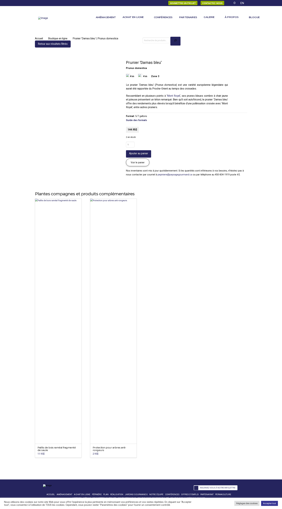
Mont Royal (173, 95)
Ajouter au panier (138, 153)
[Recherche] (175, 41)
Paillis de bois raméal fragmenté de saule (57, 449)
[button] (137, 162)
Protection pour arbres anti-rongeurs (109, 449)
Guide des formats (136, 120)
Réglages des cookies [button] (247, 503)
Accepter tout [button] (269, 503)
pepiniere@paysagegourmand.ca (175, 174)
